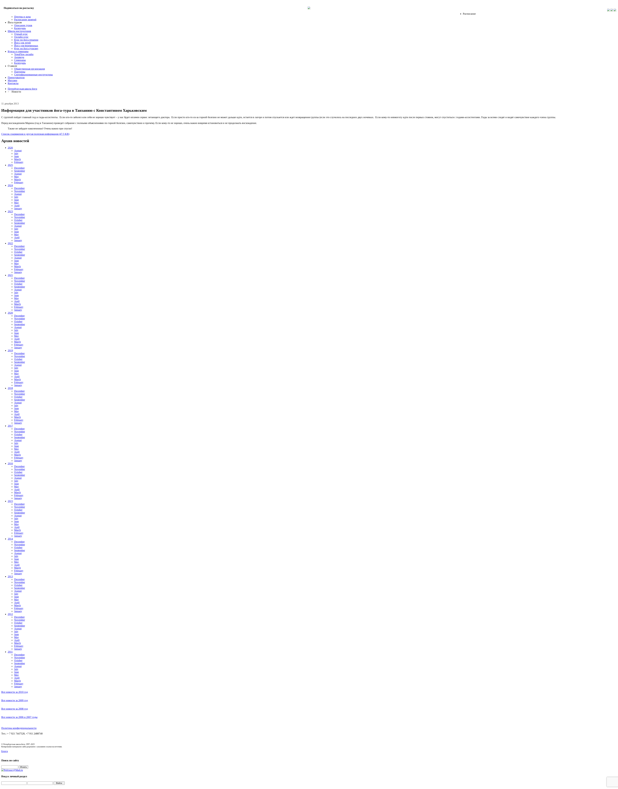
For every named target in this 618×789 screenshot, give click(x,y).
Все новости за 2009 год (14, 700)
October (18, 220)
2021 (10, 275)
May (16, 176)
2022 (10, 243)
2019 (10, 350)
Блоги (4, 751)
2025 (10, 165)
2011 (10, 651)
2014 (10, 538)
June (16, 156)
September (19, 170)
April (16, 205)
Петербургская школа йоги (22, 88)
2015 (10, 501)
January (18, 208)
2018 (10, 388)
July (16, 153)
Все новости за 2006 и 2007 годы (19, 717)
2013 (10, 576)
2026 (10, 147)
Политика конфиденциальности (19, 728)
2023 (10, 211)
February (18, 162)
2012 (10, 614)
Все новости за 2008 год (14, 708)
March (17, 159)
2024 (10, 185)
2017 (10, 425)
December (19, 168)
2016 (10, 463)
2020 (10, 312)
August (18, 150)
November (19, 191)
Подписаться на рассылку (19, 8)
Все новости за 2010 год (14, 692)
